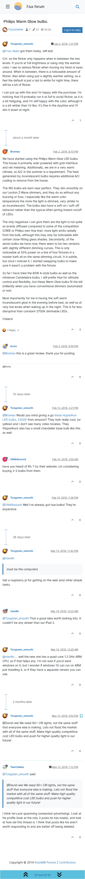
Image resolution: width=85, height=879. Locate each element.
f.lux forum (35, 6)
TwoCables (17, 767)
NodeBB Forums (45, 862)
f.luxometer (15, 29)
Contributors (67, 862)
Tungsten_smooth (21, 43)
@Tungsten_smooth (15, 618)
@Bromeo (8, 353)
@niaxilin (8, 558)
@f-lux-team (10, 51)
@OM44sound (12, 504)
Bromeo (15, 151)
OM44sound (18, 459)
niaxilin (14, 611)
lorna (13, 346)
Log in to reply (72, 29)
